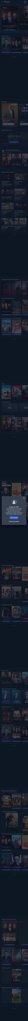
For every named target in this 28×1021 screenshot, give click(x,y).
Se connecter (14, 517)
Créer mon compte (14, 521)
